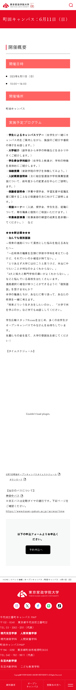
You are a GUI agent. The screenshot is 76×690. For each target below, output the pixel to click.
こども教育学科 (30, 666)
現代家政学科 (10, 639)
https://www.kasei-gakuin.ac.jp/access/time (35, 511)
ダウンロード (16, 479)
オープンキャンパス (32, 685)
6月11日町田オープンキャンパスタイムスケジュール (31, 474)
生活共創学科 (10, 666)
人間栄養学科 (28, 639)
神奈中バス (13, 495)
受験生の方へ (54, 684)
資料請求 (10, 684)
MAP (34, 617)
